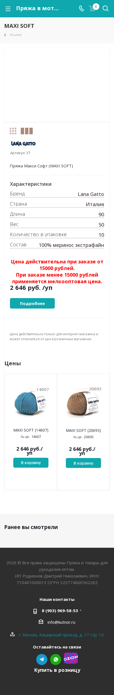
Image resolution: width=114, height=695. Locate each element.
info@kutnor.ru (61, 622)
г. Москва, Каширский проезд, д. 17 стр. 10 (61, 634)
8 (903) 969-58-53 (60, 610)
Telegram (41, 659)
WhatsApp (55, 659)
